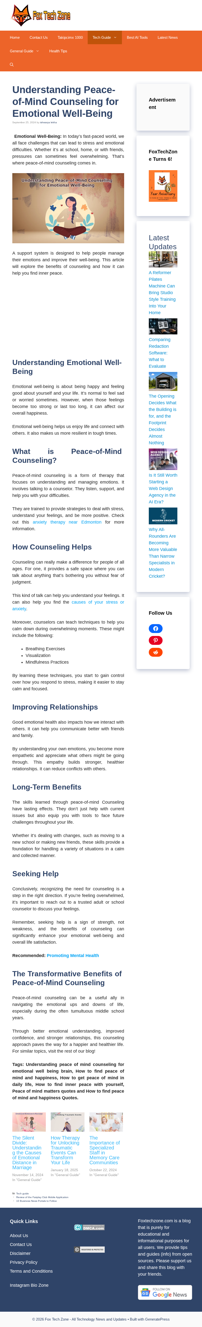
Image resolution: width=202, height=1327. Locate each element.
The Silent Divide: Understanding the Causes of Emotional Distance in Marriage (26, 1152)
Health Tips (58, 51)
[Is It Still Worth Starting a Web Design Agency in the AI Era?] (163, 460)
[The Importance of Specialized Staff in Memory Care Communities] (106, 1122)
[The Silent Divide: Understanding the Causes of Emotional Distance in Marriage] (29, 1122)
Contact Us (39, 37)
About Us (19, 1235)
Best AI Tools (137, 37)
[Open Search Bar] (11, 64)
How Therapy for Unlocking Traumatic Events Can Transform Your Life (65, 1150)
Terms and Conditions (31, 1271)
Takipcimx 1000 (70, 37)
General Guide (21, 51)
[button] (116, 37)
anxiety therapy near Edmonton (67, 522)
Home (15, 37)
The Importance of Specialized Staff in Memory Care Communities (104, 1150)
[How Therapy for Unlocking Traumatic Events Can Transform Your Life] (67, 1122)
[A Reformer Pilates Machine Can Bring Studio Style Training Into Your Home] (163, 260)
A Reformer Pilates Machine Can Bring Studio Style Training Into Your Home (162, 292)
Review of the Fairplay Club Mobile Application (42, 1197)
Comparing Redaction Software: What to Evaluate (159, 353)
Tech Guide (102, 37)
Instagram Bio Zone (29, 1285)
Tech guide (22, 1193)
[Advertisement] (68, 317)
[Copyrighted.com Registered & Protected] (89, 1251)
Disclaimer (20, 1253)
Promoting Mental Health (73, 955)
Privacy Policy (23, 1262)
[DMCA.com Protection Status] (89, 1228)
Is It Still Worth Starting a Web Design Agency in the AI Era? (163, 488)
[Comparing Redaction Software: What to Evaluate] (163, 327)
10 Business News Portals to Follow (36, 1201)
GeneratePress (157, 1319)
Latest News (168, 37)
